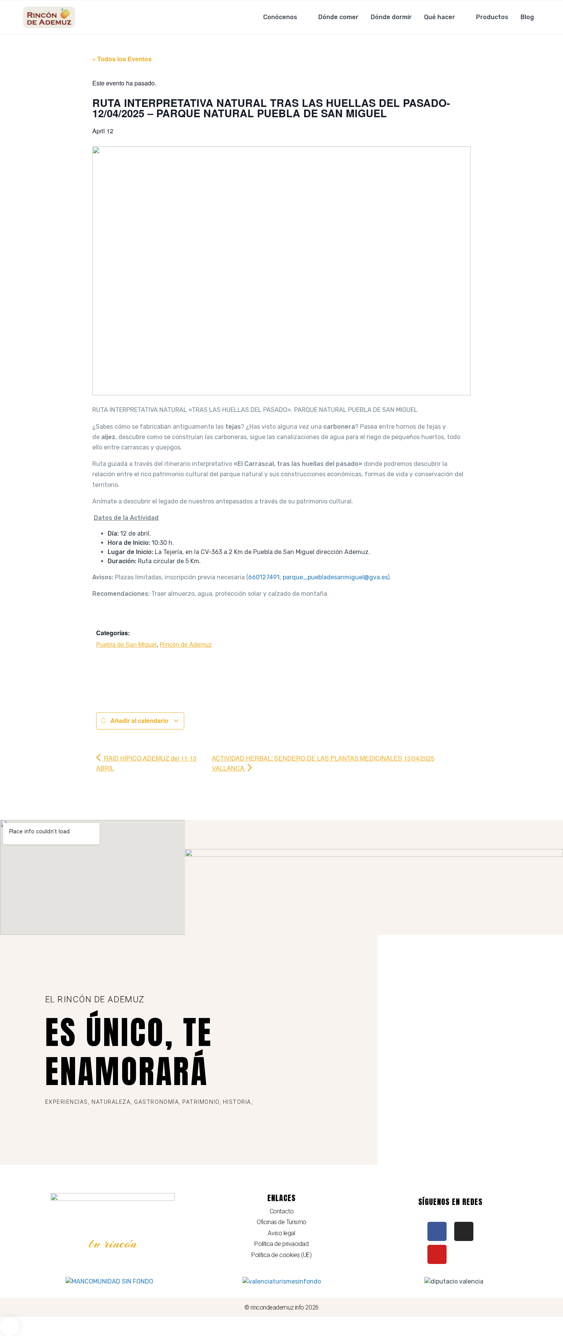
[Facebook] (437, 1231)
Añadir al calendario (139, 720)
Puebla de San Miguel (126, 644)
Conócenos (280, 17)
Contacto (281, 1211)
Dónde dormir (391, 17)
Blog (527, 17)
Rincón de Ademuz (186, 644)
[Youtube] (437, 1254)
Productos (492, 17)
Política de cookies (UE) (281, 1255)
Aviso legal (281, 1233)
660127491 (264, 577)
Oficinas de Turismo (281, 1222)
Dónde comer (338, 17)
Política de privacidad (281, 1243)
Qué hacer (439, 17)
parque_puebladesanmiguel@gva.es (335, 577)
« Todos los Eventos (122, 58)
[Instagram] (463, 1231)
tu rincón (113, 1243)
